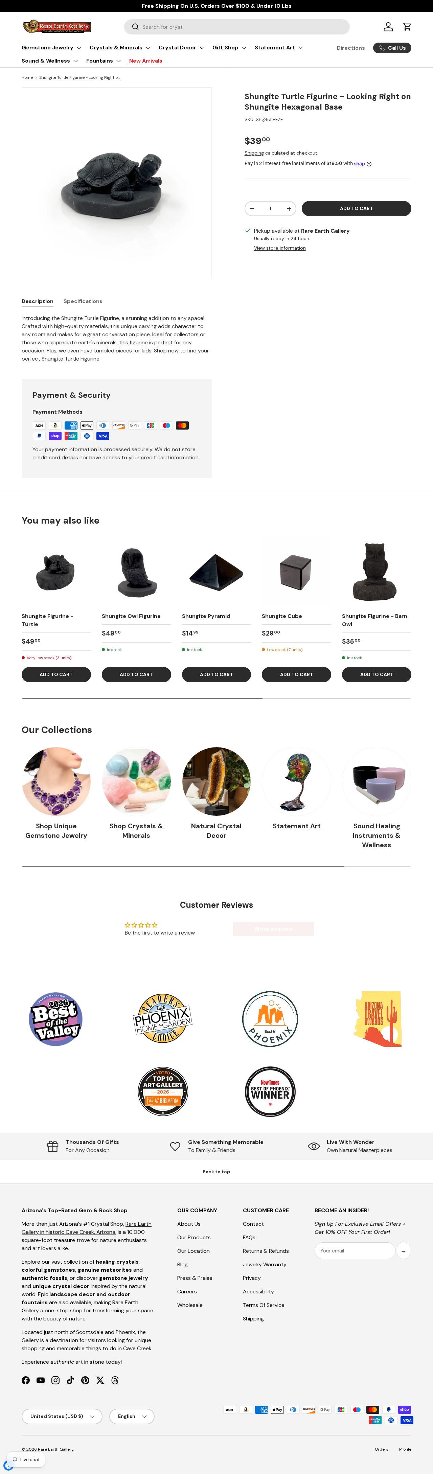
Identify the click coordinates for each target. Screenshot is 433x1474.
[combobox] (237, 26)
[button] (407, 26)
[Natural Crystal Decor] (216, 781)
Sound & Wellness (46, 60)
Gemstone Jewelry (47, 47)
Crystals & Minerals (116, 47)
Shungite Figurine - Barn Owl (374, 620)
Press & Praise (194, 1278)
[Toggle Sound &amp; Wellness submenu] (75, 61)
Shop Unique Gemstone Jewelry (56, 831)
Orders (381, 1449)
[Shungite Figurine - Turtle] (56, 572)
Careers (187, 1291)
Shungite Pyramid (206, 616)
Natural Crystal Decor (216, 831)
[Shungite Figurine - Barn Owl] (376, 572)
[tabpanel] (117, 338)
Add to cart (356, 208)
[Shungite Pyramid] (216, 572)
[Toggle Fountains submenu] (118, 61)
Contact (253, 1223)
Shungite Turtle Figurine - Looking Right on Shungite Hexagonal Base (79, 77)
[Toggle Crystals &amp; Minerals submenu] (148, 48)
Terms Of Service (263, 1305)
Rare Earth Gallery (55, 1449)
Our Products (194, 1237)
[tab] (37, 301)
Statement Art (275, 47)
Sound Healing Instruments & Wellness (377, 835)
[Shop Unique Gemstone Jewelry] (56, 781)
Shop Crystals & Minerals (136, 831)
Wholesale (190, 1305)
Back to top (216, 1172)
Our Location (193, 1250)
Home (27, 77)
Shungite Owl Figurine (131, 616)
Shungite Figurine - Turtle (47, 620)
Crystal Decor (177, 47)
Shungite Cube (282, 616)
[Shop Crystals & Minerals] (136, 781)
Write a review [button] (273, 928)
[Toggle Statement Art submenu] (300, 48)
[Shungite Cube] (296, 572)
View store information (280, 248)
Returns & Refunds (266, 1250)
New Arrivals (145, 60)
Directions (351, 47)
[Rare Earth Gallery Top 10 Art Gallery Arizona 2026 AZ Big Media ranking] (163, 1092)
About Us (189, 1223)
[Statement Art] (296, 781)
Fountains (99, 60)
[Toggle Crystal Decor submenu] (202, 48)
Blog (182, 1264)
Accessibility (258, 1291)
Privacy (252, 1278)
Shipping (254, 153)
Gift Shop (225, 47)
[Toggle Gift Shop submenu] (244, 48)
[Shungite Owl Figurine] (136, 572)
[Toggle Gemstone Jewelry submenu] (79, 48)
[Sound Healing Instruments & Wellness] (376, 781)
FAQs (249, 1237)
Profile (405, 1449)
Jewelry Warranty (265, 1264)
